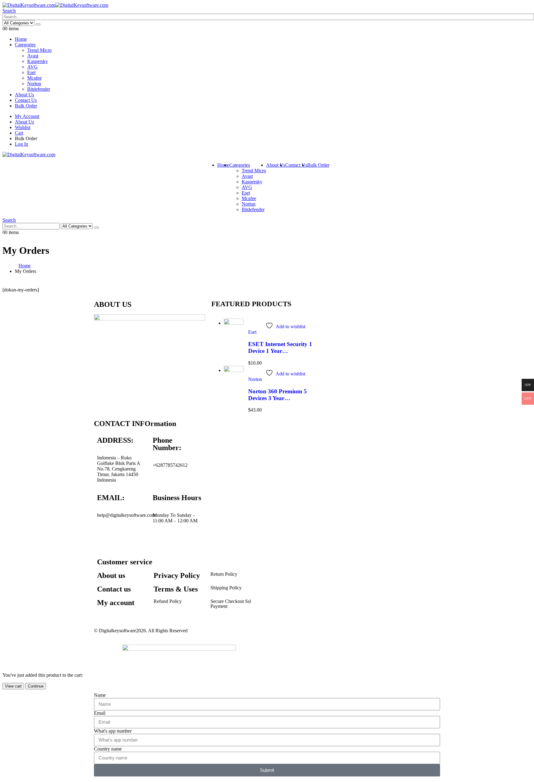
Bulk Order (26, 105)
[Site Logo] (55, 5)
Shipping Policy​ (226, 587)
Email (99, 713)
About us (111, 575)
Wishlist (22, 127)
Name (100, 695)
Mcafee (34, 78)
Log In (21, 144)
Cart (19, 133)
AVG (32, 66)
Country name (108, 748)
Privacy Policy (177, 575)
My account (115, 603)
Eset (31, 72)
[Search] (38, 24)
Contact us (114, 589)
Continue (36, 686)
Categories (25, 44)
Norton (34, 83)
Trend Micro (39, 50)
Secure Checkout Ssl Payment (230, 604)
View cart (13, 686)
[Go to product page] (234, 332)
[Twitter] (121, 537)
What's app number (113, 731)
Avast (32, 55)
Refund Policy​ (168, 601)
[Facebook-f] (104, 537)
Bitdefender (38, 89)
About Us (24, 94)
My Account (27, 116)
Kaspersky (37, 61)
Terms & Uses (176, 589)
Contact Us (26, 100)
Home (21, 39)
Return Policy (223, 574)
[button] (9, 10)
